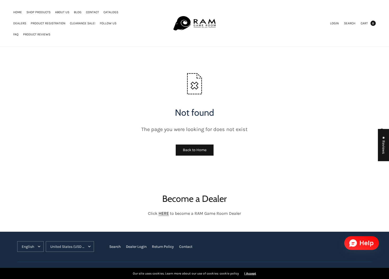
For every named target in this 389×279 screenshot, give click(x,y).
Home (17, 12)
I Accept (250, 273)
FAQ (16, 34)
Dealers (19, 23)
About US (62, 12)
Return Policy (163, 246)
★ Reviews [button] (383, 145)
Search (349, 23)
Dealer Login (136, 246)
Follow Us (108, 23)
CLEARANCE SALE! (82, 23)
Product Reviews (36, 34)
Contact (92, 12)
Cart (364, 23)
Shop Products (38, 12)
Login (334, 23)
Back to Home (194, 150)
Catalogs (110, 12)
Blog (78, 12)
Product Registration (48, 23)
